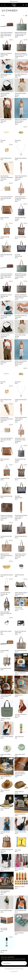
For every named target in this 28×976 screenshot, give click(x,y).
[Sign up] (24, 963)
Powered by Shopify (19, 968)
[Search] (4, 4)
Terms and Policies (14, 971)
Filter (4, 15)
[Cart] (26, 4)
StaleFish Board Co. (11, 968)
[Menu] (1, 5)
